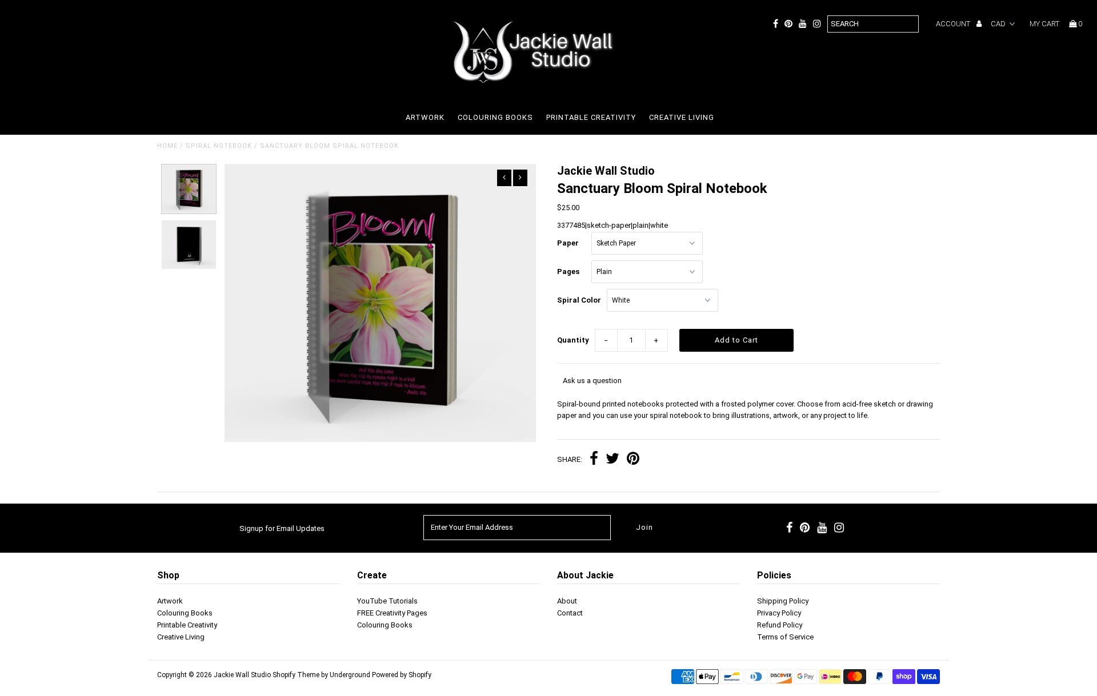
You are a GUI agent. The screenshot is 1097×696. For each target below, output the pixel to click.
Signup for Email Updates (282, 528)
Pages (568, 271)
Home (167, 146)
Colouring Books (495, 117)
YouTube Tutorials (387, 601)
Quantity (573, 340)
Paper (568, 243)
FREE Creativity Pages (392, 613)
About (567, 601)
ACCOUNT (954, 23)
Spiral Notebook (219, 146)
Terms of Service (785, 637)
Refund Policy (779, 625)
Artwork (425, 117)
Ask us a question (592, 380)
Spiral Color (579, 300)
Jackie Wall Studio (242, 675)
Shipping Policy (782, 601)
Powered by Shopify (401, 675)
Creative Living (681, 117)
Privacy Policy (779, 613)
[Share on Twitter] (612, 460)
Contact (570, 613)
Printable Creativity (591, 117)
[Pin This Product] (633, 460)
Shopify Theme (296, 675)
